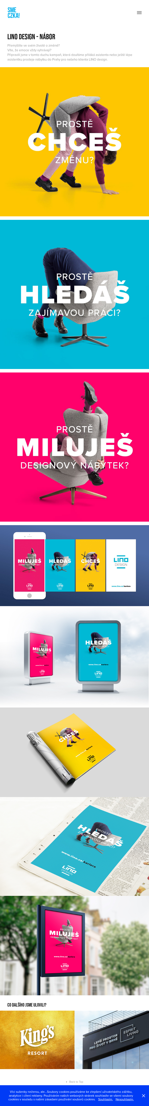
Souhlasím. (105, 1099)
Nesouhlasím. (125, 1099)
